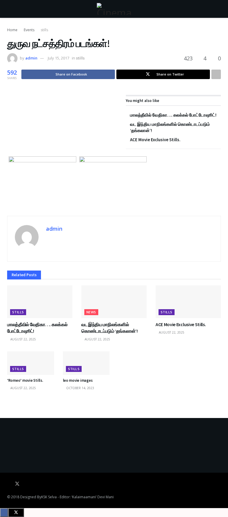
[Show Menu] (9, 9)
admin (31, 58)
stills (44, 29)
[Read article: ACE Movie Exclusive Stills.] (188, 301)
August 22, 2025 (23, 339)
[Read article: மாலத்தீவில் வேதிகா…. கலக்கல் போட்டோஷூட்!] (39, 301)
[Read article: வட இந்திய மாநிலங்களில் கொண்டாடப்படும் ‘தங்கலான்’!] (114, 301)
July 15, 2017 (58, 58)
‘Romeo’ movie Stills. (25, 380)
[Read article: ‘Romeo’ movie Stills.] (30, 363)
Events (29, 29)
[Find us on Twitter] (17, 484)
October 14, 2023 (79, 388)
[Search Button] (218, 9)
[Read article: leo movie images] (86, 363)
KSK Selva (49, 496)
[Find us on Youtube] (25, 484)
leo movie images (78, 380)
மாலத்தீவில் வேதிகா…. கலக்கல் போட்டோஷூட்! (173, 115)
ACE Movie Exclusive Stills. (155, 139)
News (91, 312)
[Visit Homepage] (114, 9)
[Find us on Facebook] (9, 484)
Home (12, 29)
